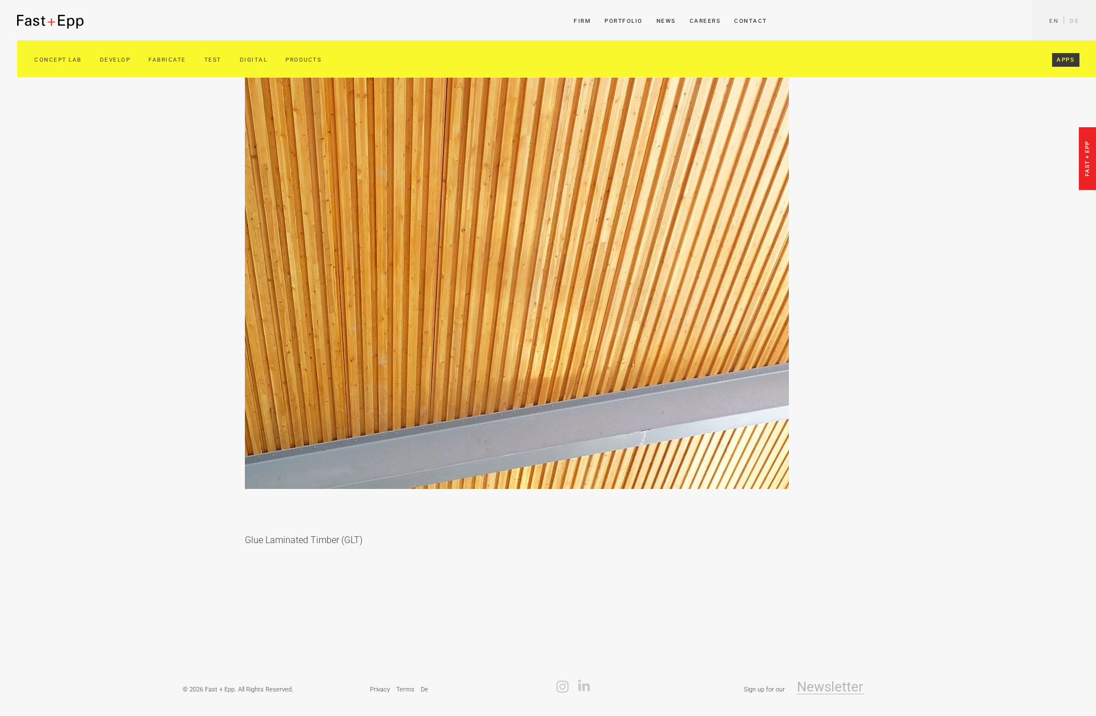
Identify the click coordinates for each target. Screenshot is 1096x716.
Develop (115, 59)
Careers (705, 21)
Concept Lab (58, 59)
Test (212, 59)
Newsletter (830, 687)
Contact (750, 21)
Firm (582, 21)
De (1074, 21)
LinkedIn (584, 686)
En (1053, 21)
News (666, 21)
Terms (405, 689)
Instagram (563, 686)
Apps (1065, 59)
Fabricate (167, 59)
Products (303, 59)
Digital (254, 59)
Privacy (380, 689)
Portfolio (624, 21)
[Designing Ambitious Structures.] (50, 22)
